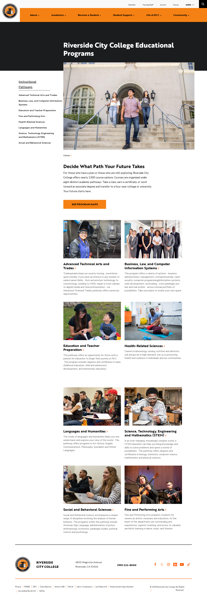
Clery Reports (45, 587)
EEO (35, 587)
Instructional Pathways (27, 84)
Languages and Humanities (33, 127)
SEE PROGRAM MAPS (85, 204)
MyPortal (132, 4)
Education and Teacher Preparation (37, 110)
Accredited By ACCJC (27, 591)
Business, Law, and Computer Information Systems (147, 266)
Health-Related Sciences (32, 122)
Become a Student (88, 15)
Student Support (122, 15)
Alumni (163, 4)
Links (188, 4)
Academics (57, 15)
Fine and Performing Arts (32, 116)
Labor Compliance (84, 587)
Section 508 (59, 587)
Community (180, 15)
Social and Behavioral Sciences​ (87, 510)
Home (66, 155)
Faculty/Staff (148, 4)
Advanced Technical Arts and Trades (38, 95)
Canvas (176, 4)
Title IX (70, 587)
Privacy (18, 587)
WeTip (42, 591)
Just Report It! (101, 587)
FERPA (27, 587)
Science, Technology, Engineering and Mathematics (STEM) (151, 433)
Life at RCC (152, 15)
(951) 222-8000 (126, 565)
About (33, 15)
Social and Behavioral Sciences (35, 142)
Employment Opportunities (122, 587)
